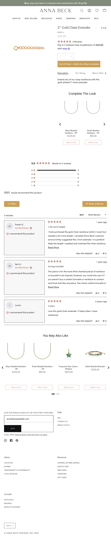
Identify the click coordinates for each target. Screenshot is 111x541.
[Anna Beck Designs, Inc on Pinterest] (17, 440)
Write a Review (97, 204)
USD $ (8, 526)
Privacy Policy (64, 425)
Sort (82, 214)
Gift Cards (62, 477)
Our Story (8, 463)
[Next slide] (104, 124)
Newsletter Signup (12, 507)
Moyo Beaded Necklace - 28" (71, 131)
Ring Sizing (62, 470)
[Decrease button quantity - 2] (61, 56)
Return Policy (98, 73)
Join (13, 428)
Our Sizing (80, 73)
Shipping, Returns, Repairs (68, 463)
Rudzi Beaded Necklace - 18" (93, 131)
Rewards (8, 503)
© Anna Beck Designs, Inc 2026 (21, 533)
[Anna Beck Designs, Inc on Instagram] (5, 440)
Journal (7, 466)
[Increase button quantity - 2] (70, 56)
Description (63, 73)
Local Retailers (10, 474)
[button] (70, 41)
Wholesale (9, 500)
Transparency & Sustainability (17, 470)
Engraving (62, 474)
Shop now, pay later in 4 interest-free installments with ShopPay (55, 3)
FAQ (59, 418)
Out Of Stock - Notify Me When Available (79, 64)
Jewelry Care (63, 466)
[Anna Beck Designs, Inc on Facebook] (11, 440)
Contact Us (62, 421)
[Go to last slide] (60, 124)
